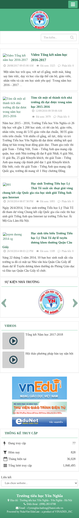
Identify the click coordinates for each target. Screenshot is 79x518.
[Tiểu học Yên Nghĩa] (39, 19)
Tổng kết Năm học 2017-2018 (44, 334)
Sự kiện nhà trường (22, 282)
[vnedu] (39, 387)
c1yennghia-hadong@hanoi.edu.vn (45, 507)
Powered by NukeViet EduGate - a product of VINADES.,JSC (39, 511)
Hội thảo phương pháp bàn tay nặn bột (49, 353)
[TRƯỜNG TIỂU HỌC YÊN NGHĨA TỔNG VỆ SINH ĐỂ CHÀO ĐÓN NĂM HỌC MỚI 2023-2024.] (41, 301)
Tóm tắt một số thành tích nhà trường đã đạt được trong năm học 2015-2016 (51, 102)
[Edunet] (39, 421)
